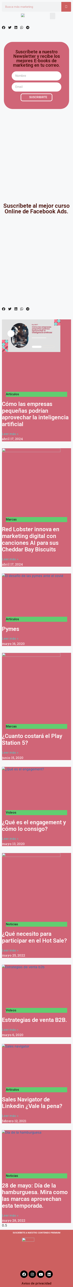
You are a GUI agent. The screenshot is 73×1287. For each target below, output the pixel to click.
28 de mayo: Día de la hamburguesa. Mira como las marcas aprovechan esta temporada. (35, 1195)
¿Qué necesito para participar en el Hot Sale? (34, 937)
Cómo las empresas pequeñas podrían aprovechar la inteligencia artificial (35, 414)
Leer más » (10, 434)
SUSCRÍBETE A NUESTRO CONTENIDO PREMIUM (36, 1233)
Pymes (10, 629)
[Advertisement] (36, 153)
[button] (52, 16)
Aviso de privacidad (36, 1283)
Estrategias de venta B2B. (34, 1020)
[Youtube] (40, 1274)
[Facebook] (24, 1274)
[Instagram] (32, 1274)
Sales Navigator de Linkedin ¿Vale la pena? (32, 1103)
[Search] (66, 7)
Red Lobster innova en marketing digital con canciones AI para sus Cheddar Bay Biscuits (30, 539)
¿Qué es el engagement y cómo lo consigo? (34, 825)
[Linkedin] (49, 1274)
